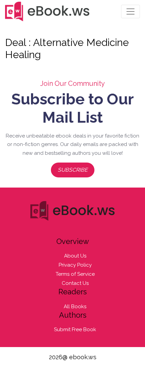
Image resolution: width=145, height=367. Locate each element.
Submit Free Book (75, 329)
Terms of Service (75, 274)
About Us (75, 256)
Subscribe (73, 170)
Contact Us (75, 283)
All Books (75, 306)
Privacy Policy (75, 265)
